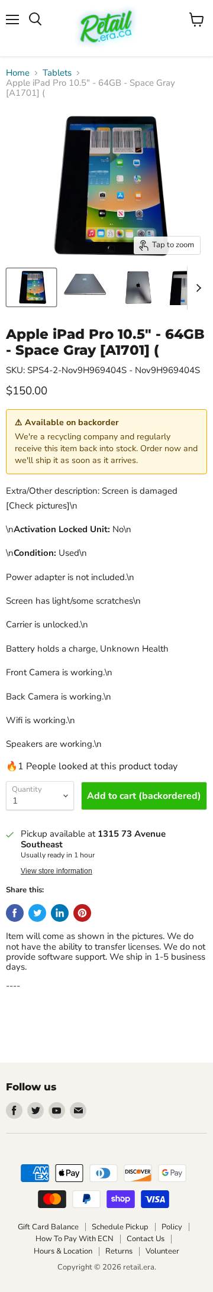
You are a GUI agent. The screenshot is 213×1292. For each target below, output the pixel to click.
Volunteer (162, 1251)
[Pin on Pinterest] (82, 913)
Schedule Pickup (120, 1227)
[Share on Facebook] (15, 913)
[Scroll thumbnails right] (196, 288)
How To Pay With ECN (75, 1238)
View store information (56, 871)
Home (18, 73)
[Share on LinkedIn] (60, 913)
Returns (119, 1251)
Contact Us (145, 1238)
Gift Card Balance (48, 1227)
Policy (172, 1227)
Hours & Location (63, 1251)
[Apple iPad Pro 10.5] (31, 287)
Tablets (57, 73)
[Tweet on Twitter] (37, 913)
